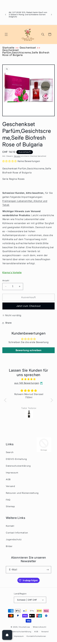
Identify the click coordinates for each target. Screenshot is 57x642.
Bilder (9, 546)
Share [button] (8, 323)
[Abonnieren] (47, 569)
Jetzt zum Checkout (28, 306)
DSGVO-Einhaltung (16, 459)
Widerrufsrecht (39, 627)
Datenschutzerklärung (18, 466)
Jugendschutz (14, 539)
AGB (8, 479)
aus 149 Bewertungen (26, 383)
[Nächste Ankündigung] (51, 14)
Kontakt (10, 526)
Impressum (12, 472)
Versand (17, 156)
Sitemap (10, 506)
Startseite (8, 47)
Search (10, 452)
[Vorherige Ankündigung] (5, 14)
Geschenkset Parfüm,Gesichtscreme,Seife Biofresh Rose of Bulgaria (25, 52)
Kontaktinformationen (36, 636)
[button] (6, 34)
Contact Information (17, 532)
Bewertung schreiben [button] (29, 350)
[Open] (7, 635)
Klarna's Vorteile (12, 272)
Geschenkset (28, 47)
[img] (28, 379)
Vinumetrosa (24, 627)
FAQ (8, 499)
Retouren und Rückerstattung (22, 493)
